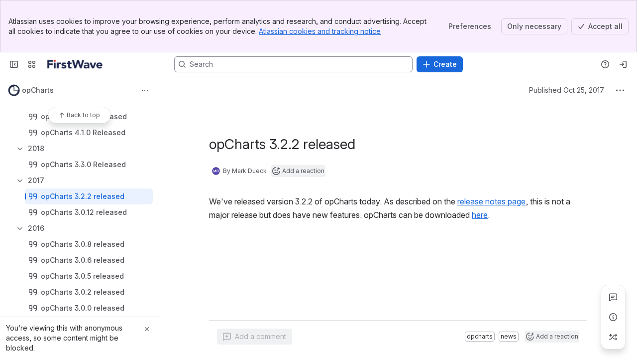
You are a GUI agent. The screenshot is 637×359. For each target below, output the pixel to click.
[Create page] (613, 337)
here (480, 215)
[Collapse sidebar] (14, 64)
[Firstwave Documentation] (75, 64)
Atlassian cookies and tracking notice (320, 31)
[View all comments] (613, 297)
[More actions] (145, 90)
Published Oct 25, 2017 (566, 90)
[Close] (147, 329)
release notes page (491, 201)
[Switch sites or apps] (32, 64)
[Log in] (623, 64)
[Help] (605, 64)
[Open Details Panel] (613, 317)
